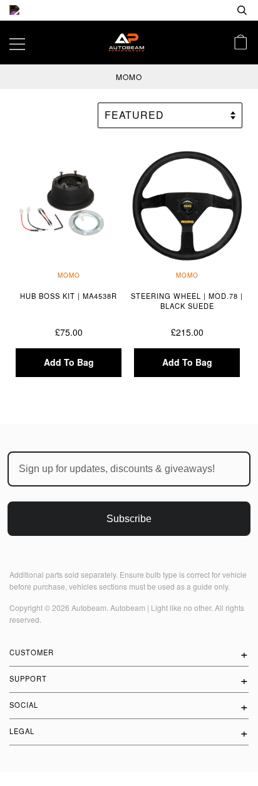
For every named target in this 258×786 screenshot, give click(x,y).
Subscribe (129, 518)
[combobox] (202, 10)
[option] (129, 10)
